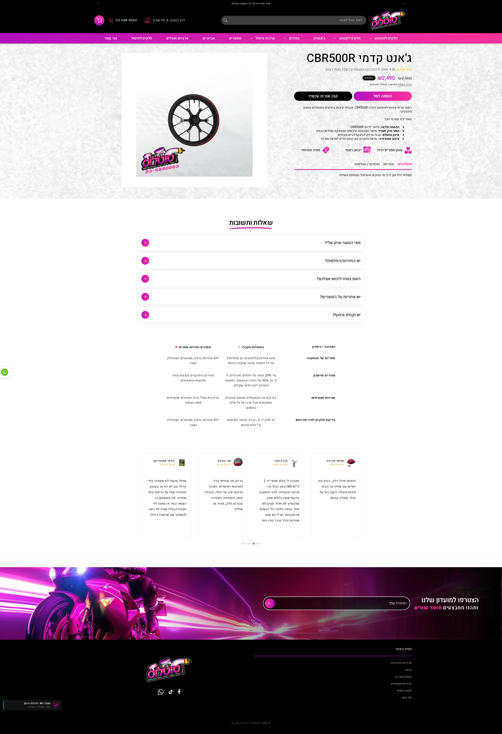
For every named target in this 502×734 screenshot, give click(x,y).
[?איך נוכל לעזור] (225, 20)
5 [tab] (248, 543)
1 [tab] (259, 543)
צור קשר (406, 697)
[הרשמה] (270, 603)
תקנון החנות (404, 691)
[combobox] (293, 20)
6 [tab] (245, 543)
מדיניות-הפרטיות (401, 663)
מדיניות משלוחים (401, 684)
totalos (256, 723)
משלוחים (405, 164)
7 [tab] (242, 543)
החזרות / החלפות (367, 164)
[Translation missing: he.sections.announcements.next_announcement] (98, 3)
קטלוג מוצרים (404, 677)
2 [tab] (256, 543)
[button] (99, 20)
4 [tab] (251, 544)
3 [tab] (254, 543)
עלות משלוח (405, 84)
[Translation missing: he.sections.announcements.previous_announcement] (403, 3)
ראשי (408, 670)
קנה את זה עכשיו (323, 96)
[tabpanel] (335, 495)
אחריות (389, 164)
